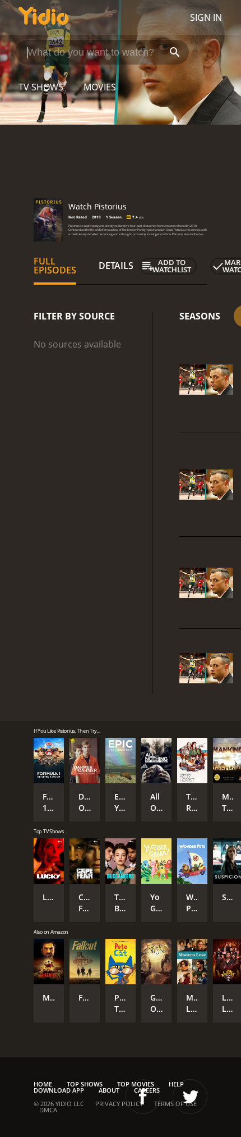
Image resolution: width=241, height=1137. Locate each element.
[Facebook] (143, 1096)
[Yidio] (43, 17)
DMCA (48, 1110)
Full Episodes (55, 265)
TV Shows (40, 87)
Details (116, 265)
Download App (59, 1090)
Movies (100, 87)
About (109, 1090)
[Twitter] (190, 1096)
